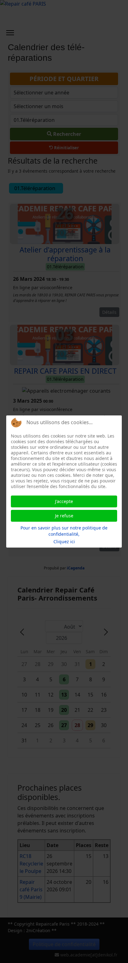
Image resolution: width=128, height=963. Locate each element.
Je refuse (64, 516)
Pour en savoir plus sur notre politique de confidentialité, (64, 531)
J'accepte (64, 501)
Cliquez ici (64, 541)
